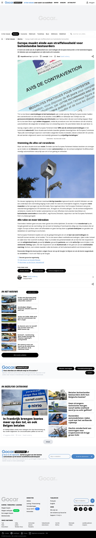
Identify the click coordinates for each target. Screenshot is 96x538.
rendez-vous (19, 527)
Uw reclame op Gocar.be (58, 512)
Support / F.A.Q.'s (55, 515)
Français (53, 501)
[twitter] (90, 509)
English (52, 503)
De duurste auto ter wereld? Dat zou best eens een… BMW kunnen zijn (27, 327)
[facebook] (76, 509)
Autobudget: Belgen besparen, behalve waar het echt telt (27, 308)
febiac (71, 525)
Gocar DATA (30, 509)
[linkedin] (85, 509)
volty (16, 523)
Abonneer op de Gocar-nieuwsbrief (31, 262)
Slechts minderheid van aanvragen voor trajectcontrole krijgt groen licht (79, 431)
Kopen (56, 2)
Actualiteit (72, 2)
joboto (30, 525)
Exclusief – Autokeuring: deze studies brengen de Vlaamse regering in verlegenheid (26, 337)
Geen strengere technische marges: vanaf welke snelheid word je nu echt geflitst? (80, 406)
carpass (84, 525)
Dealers (63, 2)
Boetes (20, 39)
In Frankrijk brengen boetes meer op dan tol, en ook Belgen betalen (23, 422)
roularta (31, 527)
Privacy (25, 533)
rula (3, 525)
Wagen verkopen (7, 510)
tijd (3, 523)
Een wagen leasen (7, 513)
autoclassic (45, 525)
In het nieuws (10, 39)
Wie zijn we (53, 510)
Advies (29, 501)
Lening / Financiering (33, 503)
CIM (47, 533)
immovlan (31, 523)
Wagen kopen (6, 508)
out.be (57, 523)
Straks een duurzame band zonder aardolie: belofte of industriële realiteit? (27, 299)
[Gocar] (14, 3)
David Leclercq (64, 56)
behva (57, 525)
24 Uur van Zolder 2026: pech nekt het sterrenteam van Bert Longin (27, 318)
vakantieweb (46, 523)
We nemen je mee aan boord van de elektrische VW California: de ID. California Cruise (26, 347)
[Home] (2, 39)
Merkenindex (6, 516)
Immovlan (30, 511)
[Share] (92, 56)
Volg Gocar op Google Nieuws (29, 260)
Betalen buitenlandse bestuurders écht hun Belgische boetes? (79, 394)
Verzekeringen (31, 506)
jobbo (16, 525)
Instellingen (16, 533)
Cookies (7, 533)
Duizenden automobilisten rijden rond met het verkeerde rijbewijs (80, 419)
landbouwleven (87, 523)
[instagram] (80, 509)
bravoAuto (5, 527)
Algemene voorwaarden (38, 533)
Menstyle (71, 523)
